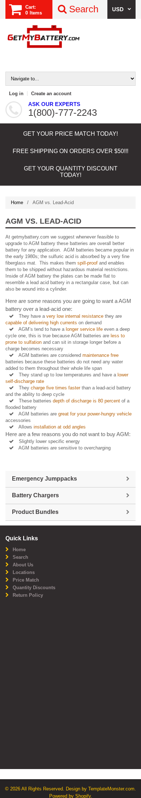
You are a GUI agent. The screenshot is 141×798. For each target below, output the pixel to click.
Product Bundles (35, 512)
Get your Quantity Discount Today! (71, 171)
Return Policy (28, 595)
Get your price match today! (70, 134)
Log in (16, 93)
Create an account (51, 93)
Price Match (26, 580)
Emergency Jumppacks (44, 479)
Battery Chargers (35, 495)
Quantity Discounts (34, 587)
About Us (23, 564)
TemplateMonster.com (111, 788)
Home (17, 202)
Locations (24, 572)
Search (20, 557)
